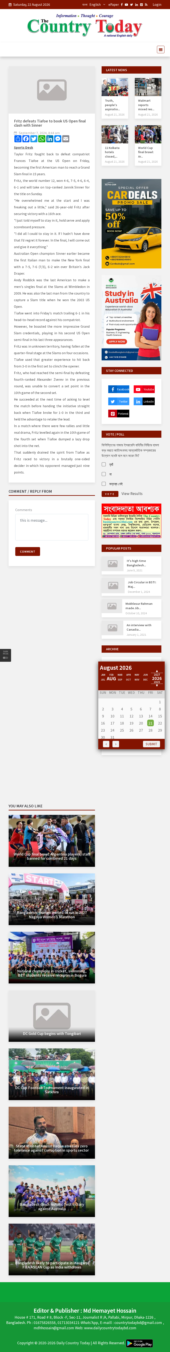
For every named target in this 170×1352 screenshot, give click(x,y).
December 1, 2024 (139, 591)
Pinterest (123, 413)
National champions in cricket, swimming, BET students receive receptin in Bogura (52, 973)
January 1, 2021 (136, 634)
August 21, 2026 (115, 114)
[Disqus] (52, 633)
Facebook (123, 389)
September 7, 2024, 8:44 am (39, 133)
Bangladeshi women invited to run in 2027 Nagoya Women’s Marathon (52, 914)
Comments (23, 510)
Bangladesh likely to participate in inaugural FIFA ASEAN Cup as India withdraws (52, 1265)
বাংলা (84, 4)
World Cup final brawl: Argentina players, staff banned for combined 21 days (52, 856)
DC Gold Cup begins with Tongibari (52, 1033)
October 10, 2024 (136, 613)
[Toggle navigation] (159, 49)
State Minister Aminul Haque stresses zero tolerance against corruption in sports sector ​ (52, 1148)
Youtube (149, 389)
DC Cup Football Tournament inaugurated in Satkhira (52, 1089)
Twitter (123, 401)
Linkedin (149, 401)
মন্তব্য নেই (116, 483)
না (110, 474)
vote (110, 494)
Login (157, 4)
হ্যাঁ (111, 464)
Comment (27, 551)
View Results (132, 493)
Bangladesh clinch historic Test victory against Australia (51, 1206)
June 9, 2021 (135, 570)
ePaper (113, 4)
